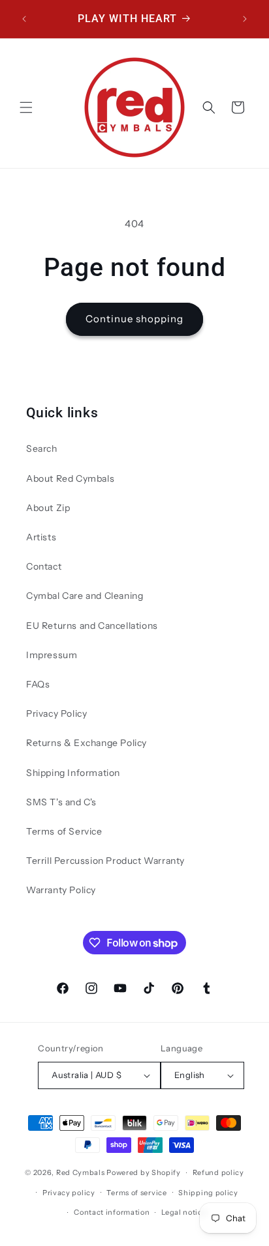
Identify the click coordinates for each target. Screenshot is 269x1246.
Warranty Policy (61, 890)
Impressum (51, 655)
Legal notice (183, 1212)
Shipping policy (208, 1192)
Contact (43, 566)
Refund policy (218, 1172)
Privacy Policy (56, 713)
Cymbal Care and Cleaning (84, 596)
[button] (26, 107)
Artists (41, 537)
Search (41, 448)
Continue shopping (134, 318)
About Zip (48, 508)
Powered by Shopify (143, 1172)
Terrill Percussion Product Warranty (105, 860)
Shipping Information (73, 773)
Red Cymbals (81, 1172)
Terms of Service (64, 831)
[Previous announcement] (24, 19)
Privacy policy (68, 1192)
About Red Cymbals (70, 478)
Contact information (112, 1212)
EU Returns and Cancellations (92, 625)
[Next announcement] (244, 19)
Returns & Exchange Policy (86, 743)
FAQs (38, 684)
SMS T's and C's (61, 802)
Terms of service (136, 1192)
